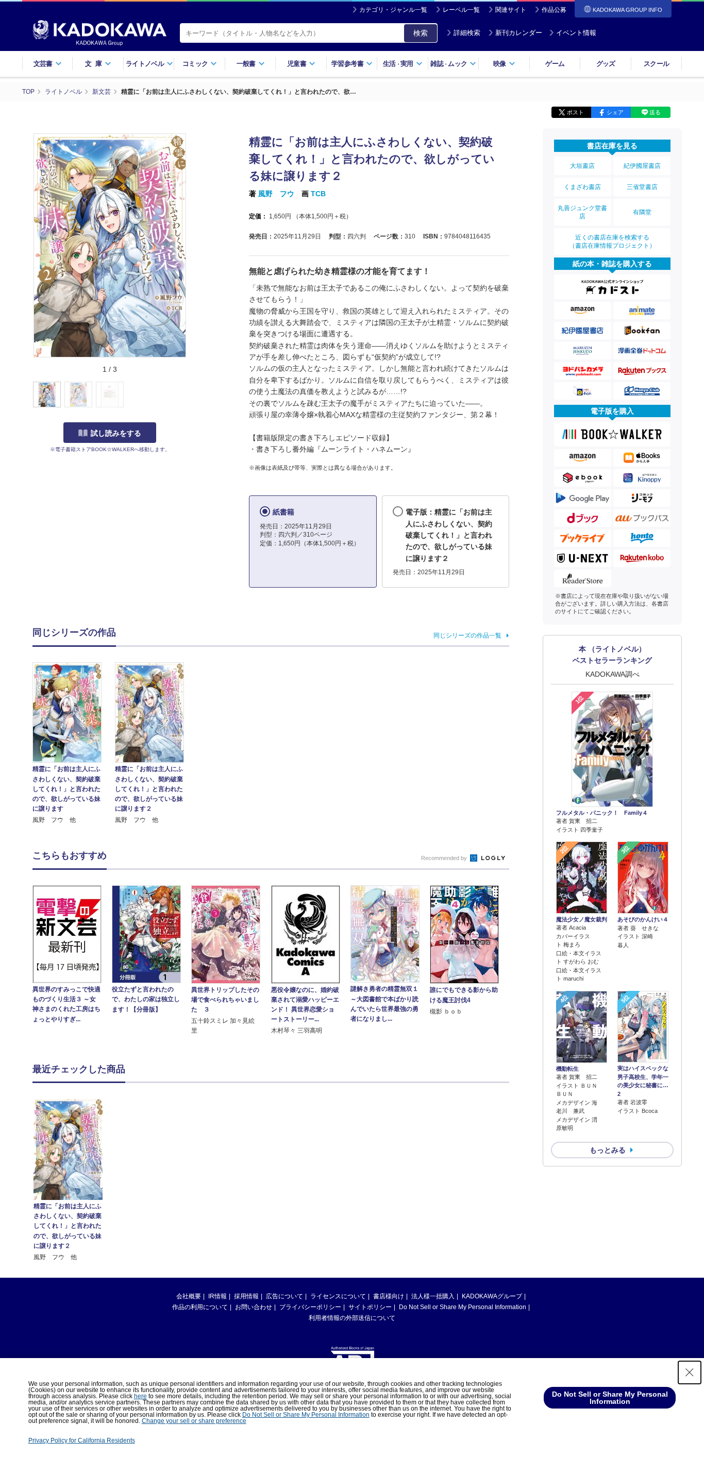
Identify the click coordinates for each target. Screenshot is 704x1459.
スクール (656, 63)
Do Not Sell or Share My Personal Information (462, 1307)
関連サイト (510, 9)
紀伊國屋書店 (642, 165)
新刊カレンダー (518, 33)
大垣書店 (582, 165)
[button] (193, 395)
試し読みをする (116, 433)
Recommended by (444, 858)
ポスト (575, 112)
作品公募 (554, 9)
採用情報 (246, 1296)
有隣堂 (642, 212)
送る (655, 112)
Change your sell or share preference (194, 1421)
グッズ (605, 63)
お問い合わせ (253, 1307)
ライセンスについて (338, 1296)
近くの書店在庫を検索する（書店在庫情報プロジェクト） (612, 241)
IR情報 (217, 1296)
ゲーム (554, 63)
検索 (420, 33)
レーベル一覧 (461, 9)
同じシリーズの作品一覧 (467, 635)
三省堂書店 (642, 187)
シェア (615, 112)
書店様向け (388, 1296)
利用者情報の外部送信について (352, 1317)
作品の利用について (200, 1307)
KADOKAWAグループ (492, 1296)
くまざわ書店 (582, 187)
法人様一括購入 (433, 1296)
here (140, 1396)
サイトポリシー (370, 1307)
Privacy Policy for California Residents (81, 1440)
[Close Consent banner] (689, 1372)
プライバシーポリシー (310, 1307)
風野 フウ (276, 194)
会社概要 (188, 1296)
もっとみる (608, 1150)
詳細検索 (467, 33)
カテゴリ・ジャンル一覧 (393, 9)
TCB (318, 194)
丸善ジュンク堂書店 (582, 212)
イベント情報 (576, 33)
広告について (284, 1296)
